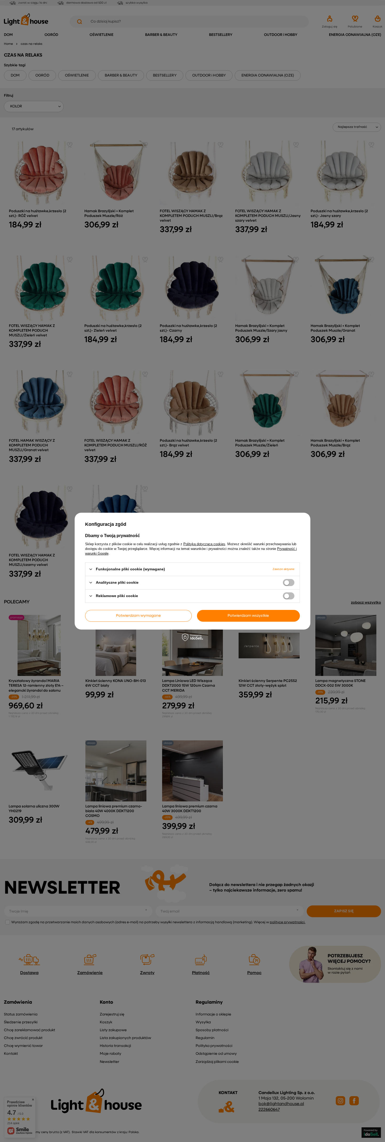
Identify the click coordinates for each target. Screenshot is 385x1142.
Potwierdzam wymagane (138, 616)
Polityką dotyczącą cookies (204, 544)
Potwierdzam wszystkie (248, 616)
